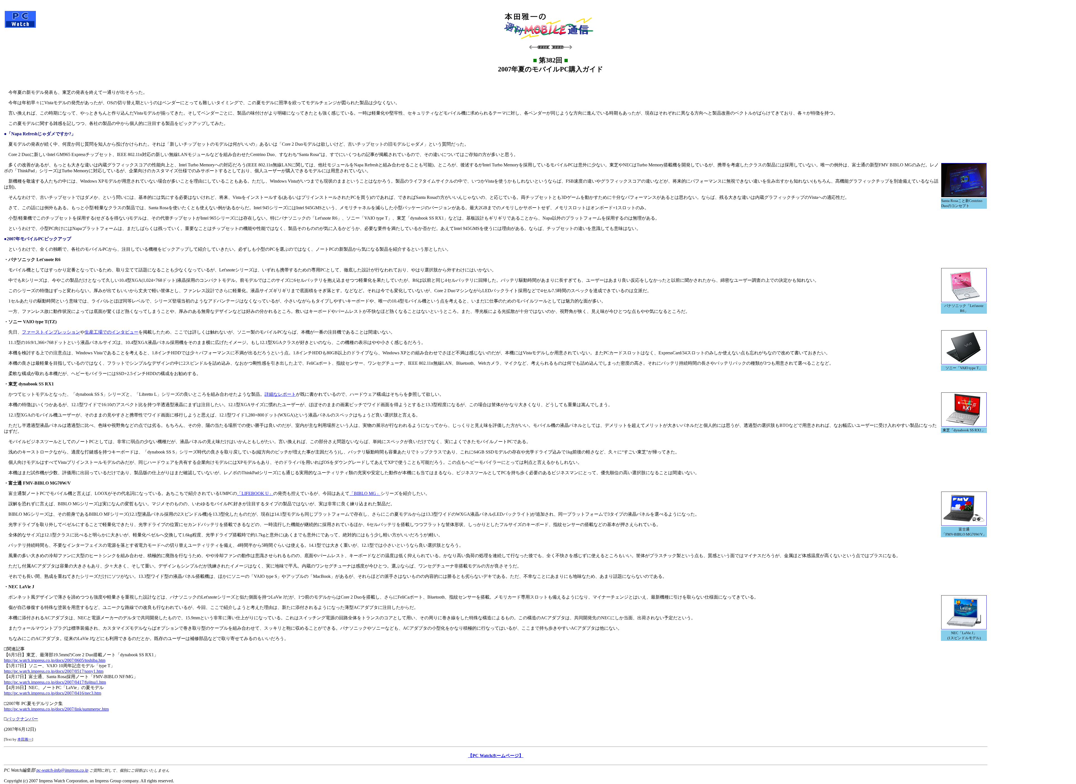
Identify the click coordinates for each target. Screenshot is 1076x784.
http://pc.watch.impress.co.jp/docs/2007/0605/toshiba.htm (54, 660)
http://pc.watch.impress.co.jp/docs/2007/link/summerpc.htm (56, 709)
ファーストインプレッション (51, 332)
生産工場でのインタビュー (111, 332)
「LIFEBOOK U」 (255, 493)
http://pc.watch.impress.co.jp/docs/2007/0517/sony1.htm (53, 671)
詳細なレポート (280, 394)
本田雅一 (24, 739)
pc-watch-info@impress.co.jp (62, 770)
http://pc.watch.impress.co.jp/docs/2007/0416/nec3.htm (52, 693)
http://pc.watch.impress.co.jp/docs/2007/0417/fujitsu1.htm (55, 682)
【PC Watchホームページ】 (495, 755)
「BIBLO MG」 (365, 493)
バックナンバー (22, 718)
